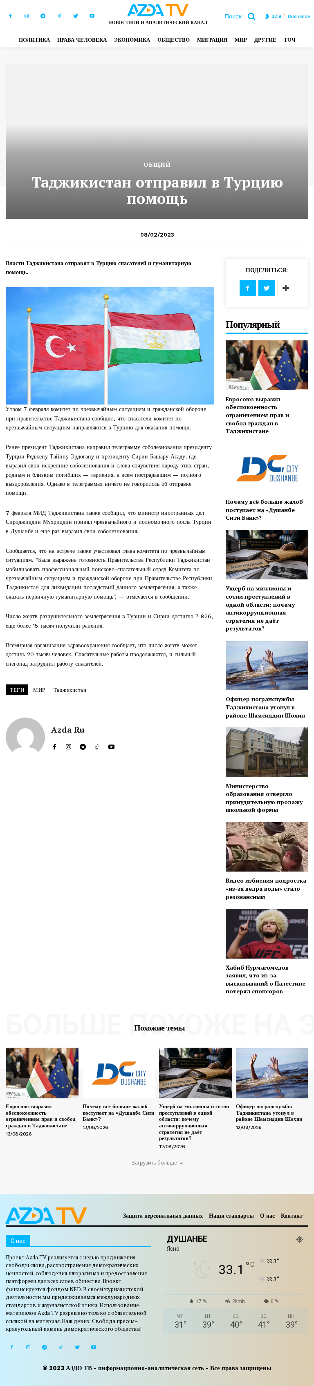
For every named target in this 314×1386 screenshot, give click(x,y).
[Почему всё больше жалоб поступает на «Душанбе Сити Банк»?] (267, 468)
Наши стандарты (231, 1215)
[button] (243, 16)
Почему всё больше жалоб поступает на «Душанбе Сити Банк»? (264, 509)
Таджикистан (70, 690)
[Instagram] (26, 16)
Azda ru (68, 730)
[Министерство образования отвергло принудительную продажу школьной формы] (267, 752)
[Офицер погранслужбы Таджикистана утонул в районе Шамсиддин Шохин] (267, 665)
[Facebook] (10, 16)
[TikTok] (59, 16)
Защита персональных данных (163, 1215)
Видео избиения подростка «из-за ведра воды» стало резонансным (266, 888)
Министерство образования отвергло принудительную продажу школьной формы (264, 798)
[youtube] (111, 745)
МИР (39, 690)
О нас (267, 1215)
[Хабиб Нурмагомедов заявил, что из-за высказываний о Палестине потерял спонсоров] (267, 933)
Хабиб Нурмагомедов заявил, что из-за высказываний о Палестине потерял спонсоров (265, 979)
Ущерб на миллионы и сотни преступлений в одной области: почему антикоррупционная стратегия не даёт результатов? (260, 608)
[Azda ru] (25, 737)
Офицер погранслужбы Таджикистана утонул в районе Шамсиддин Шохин (265, 707)
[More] (285, 288)
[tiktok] (97, 745)
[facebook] (54, 745)
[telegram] (83, 745)
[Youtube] (92, 16)
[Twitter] (76, 16)
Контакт (292, 1215)
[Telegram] (43, 16)
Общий (157, 165)
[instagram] (68, 745)
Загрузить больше (154, 1162)
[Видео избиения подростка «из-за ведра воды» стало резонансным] (267, 847)
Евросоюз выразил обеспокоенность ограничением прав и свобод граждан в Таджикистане (257, 415)
